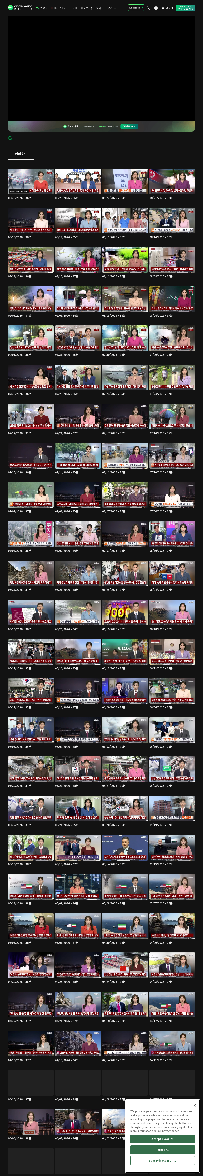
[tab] (21, 154)
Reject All (163, 1150)
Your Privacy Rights (162, 1160)
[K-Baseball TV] (136, 7)
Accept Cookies (162, 1139)
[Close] (195, 1105)
